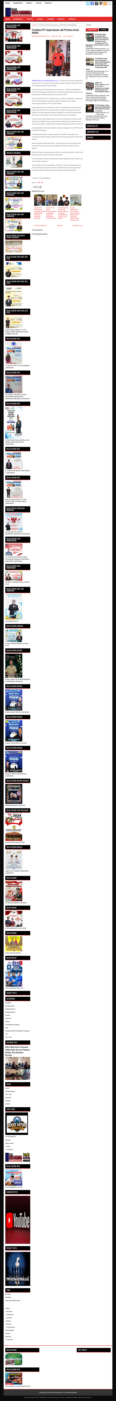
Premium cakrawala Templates (68, 1397)
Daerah (7, 1015)
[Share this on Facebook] (37, 182)
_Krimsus (8, 1324)
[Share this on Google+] (42, 182)
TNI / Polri (8, 1037)
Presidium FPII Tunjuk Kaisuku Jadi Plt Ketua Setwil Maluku (55, 31)
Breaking (8, 1003)
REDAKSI (8, 1297)
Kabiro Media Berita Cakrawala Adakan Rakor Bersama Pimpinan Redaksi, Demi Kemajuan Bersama (17, 1051)
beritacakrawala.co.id (58, 1392)
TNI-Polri (38, 3)
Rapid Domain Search (85, 1397)
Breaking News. (10, 1012)
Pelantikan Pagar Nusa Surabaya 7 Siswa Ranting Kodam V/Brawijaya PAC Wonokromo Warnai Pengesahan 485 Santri (98, 64)
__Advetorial (9, 1314)
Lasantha (55, 1397)
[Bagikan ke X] (38, 187)
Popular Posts (92, 29)
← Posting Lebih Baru (40, 225)
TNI (6, 1034)
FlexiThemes (35, 1397)
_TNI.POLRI (8, 1311)
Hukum (7, 1308)
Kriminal (8, 1101)
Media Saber (9, 1143)
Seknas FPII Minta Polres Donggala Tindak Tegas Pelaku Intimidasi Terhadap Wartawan (39, 213)
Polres (7, 1021)
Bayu (75, 1392)
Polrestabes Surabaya (12, 1024)
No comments (68, 36)
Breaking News (18, 3)
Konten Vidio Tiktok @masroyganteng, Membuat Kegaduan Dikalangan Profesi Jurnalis (51, 213)
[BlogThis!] (36, 187)
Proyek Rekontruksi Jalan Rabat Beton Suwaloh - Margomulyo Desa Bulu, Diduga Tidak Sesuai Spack (75, 214)
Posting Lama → (78, 225)
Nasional (29, 3)
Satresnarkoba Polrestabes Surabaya (17, 1031)
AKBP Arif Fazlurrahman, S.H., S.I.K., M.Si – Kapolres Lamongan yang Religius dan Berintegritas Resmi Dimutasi (98, 88)
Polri (6, 1028)
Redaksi (7, 3)
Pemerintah (72, 19)
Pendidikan (50, 19)
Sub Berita (61, 19)
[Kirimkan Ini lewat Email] (34, 187)
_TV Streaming (10, 1327)
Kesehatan (48, 3)
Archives (104, 29)
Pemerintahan (9, 1330)
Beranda (59, 225)
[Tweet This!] (39, 182)
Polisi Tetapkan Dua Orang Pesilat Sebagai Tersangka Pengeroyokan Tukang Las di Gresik (63, 213)
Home (35, 25)
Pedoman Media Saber (12, 1300)
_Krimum (8, 1321)
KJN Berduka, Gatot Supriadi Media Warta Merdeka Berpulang (103, 107)
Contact (7, 1146)
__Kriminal (8, 1318)
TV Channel (9, 1149)
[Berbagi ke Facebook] (40, 187)
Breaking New (9, 1006)
